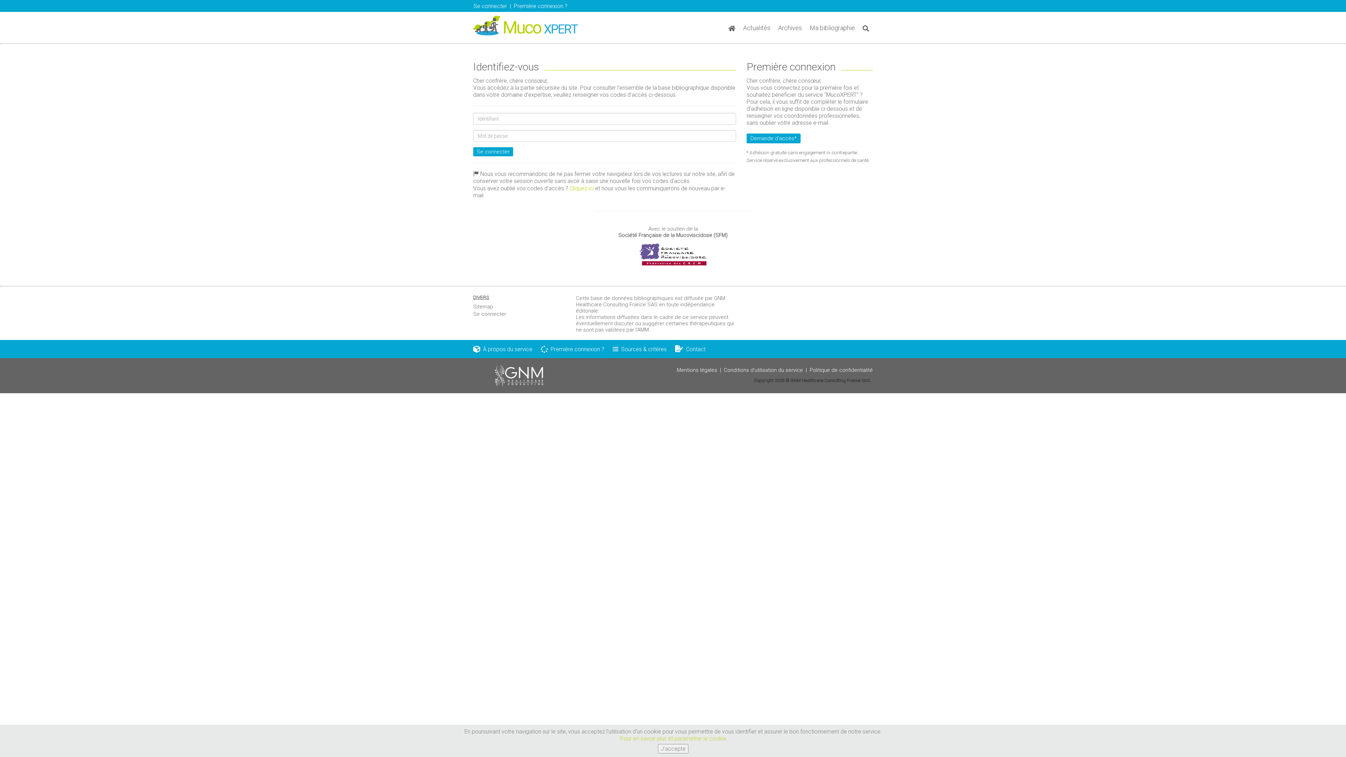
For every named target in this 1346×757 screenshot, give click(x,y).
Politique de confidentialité (841, 370)
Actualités (756, 28)
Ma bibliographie (832, 28)
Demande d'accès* (773, 138)
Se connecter (493, 152)
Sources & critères (642, 349)
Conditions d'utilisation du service (763, 370)
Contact (694, 349)
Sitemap (483, 307)
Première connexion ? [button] (540, 6)
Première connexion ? (576, 349)
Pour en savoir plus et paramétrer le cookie (673, 738)
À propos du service (506, 349)
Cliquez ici (582, 188)
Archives (790, 28)
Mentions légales (697, 370)
